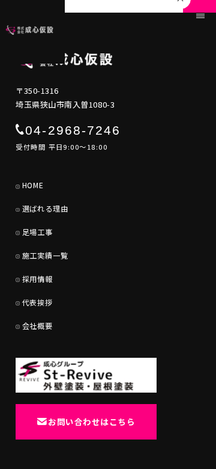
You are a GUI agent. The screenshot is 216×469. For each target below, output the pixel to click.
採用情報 (37, 279)
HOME (33, 185)
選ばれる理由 (45, 208)
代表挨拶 (37, 302)
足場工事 (37, 232)
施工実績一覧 (45, 255)
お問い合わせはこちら (91, 421)
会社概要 (37, 325)
